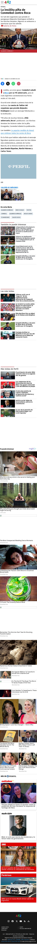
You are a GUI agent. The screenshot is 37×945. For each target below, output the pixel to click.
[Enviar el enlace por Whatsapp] (13, 83)
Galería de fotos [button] (9, 26)
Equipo (21, 927)
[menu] (2, 2)
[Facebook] (13, 921)
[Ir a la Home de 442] (7, 3)
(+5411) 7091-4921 (5, 941)
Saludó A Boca (16, 217)
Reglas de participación (25, 928)
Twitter (29, 210)
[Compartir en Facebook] (2, 83)
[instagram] (8, 921)
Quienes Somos (5, 927)
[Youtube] (21, 921)
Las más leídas (7, 291)
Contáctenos (4, 928)
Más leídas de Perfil (9, 369)
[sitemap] (28, 921)
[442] (18, 915)
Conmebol (4, 213)
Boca (7, 93)
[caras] (18, 845)
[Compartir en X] (8, 83)
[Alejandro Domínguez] (6, 194)
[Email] (18, 83)
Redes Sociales (20, 210)
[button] (34, 31)
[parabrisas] (18, 875)
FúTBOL (3, 7)
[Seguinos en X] (17, 921)
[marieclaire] (18, 814)
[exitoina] (18, 781)
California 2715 (11, 939)
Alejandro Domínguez (7, 210)
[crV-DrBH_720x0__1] (18, 194)
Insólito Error (28, 213)
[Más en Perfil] (11, 776)
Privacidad (3, 930)
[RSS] (25, 921)
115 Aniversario (5, 217)
